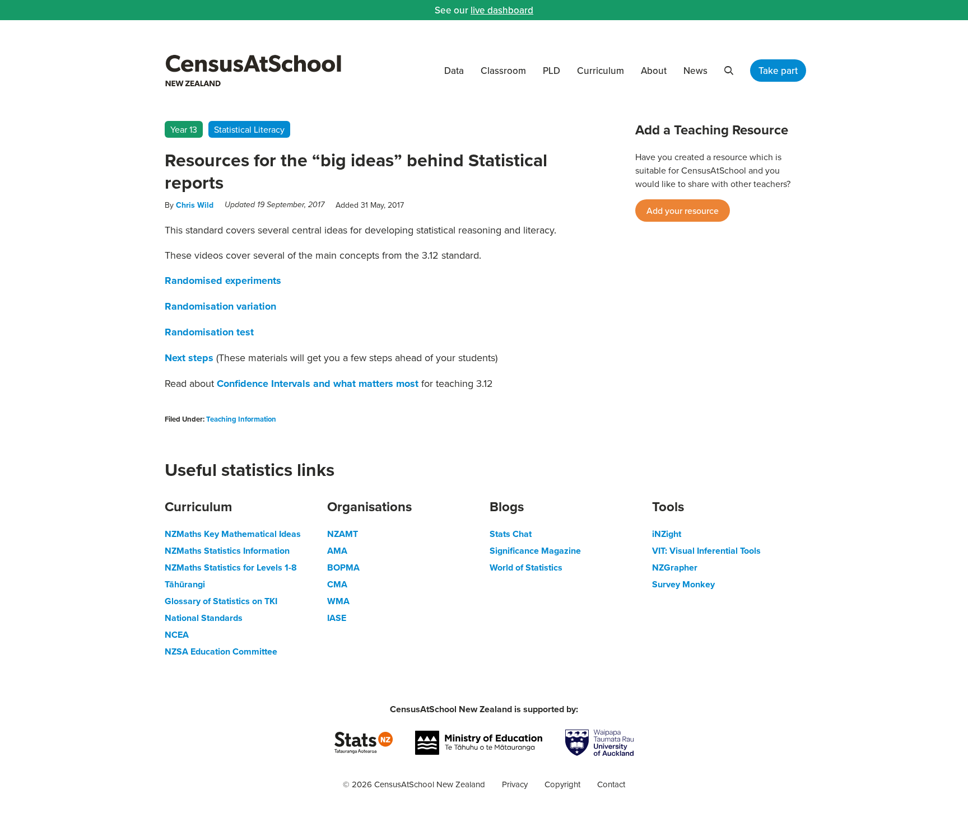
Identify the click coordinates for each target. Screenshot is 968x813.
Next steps (189, 358)
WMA (338, 601)
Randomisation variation (220, 306)
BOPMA (343, 567)
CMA (337, 584)
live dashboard (502, 10)
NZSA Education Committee (221, 651)
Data (454, 70)
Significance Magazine (535, 550)
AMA (337, 550)
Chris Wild (194, 205)
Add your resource (682, 210)
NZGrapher (674, 567)
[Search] (729, 70)
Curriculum (600, 70)
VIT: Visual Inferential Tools (706, 550)
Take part (778, 70)
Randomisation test (209, 332)
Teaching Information (241, 419)
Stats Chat (511, 533)
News (695, 70)
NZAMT (342, 533)
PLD (551, 70)
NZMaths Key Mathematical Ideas (233, 533)
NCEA (177, 634)
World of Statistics (526, 567)
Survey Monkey (683, 584)
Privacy (515, 784)
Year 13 (183, 129)
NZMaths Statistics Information (227, 550)
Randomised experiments (223, 280)
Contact (611, 784)
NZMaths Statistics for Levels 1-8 (231, 567)
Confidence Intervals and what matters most (319, 383)
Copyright (562, 784)
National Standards (204, 617)
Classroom (503, 70)
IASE (336, 617)
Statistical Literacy (249, 129)
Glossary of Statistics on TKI (221, 601)
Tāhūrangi (185, 584)
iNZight (666, 533)
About (654, 70)
